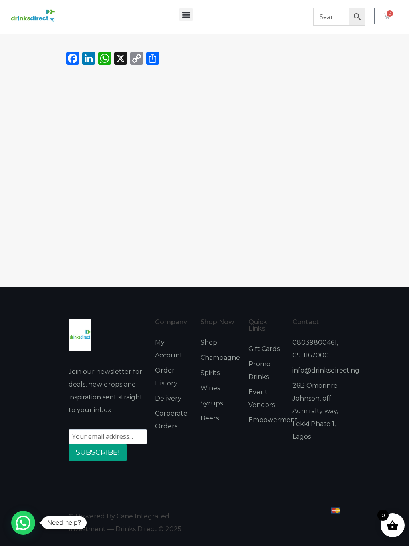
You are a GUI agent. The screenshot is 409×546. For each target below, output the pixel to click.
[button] (186, 14)
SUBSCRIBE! (97, 452)
